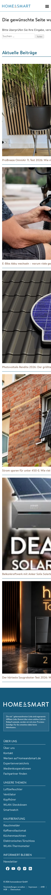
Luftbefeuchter (13, 789)
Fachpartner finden (15, 774)
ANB (42, 887)
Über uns (9, 748)
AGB (5, 889)
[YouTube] (13, 868)
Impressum (32, 887)
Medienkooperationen (17, 768)
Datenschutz (15, 889)
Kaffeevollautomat (14, 830)
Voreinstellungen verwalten (14, 887)
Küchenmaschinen (14, 836)
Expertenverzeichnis (16, 763)
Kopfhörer (9, 799)
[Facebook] (8, 868)
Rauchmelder (11, 825)
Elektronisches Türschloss (19, 841)
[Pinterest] (19, 868)
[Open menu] (46, 6)
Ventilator (9, 794)
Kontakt (8, 753)
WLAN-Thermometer (16, 846)
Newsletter (10, 861)
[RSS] (30, 868)
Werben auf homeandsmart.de (22, 758)
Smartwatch (10, 810)
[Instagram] (25, 868)
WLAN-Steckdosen (15, 805)
